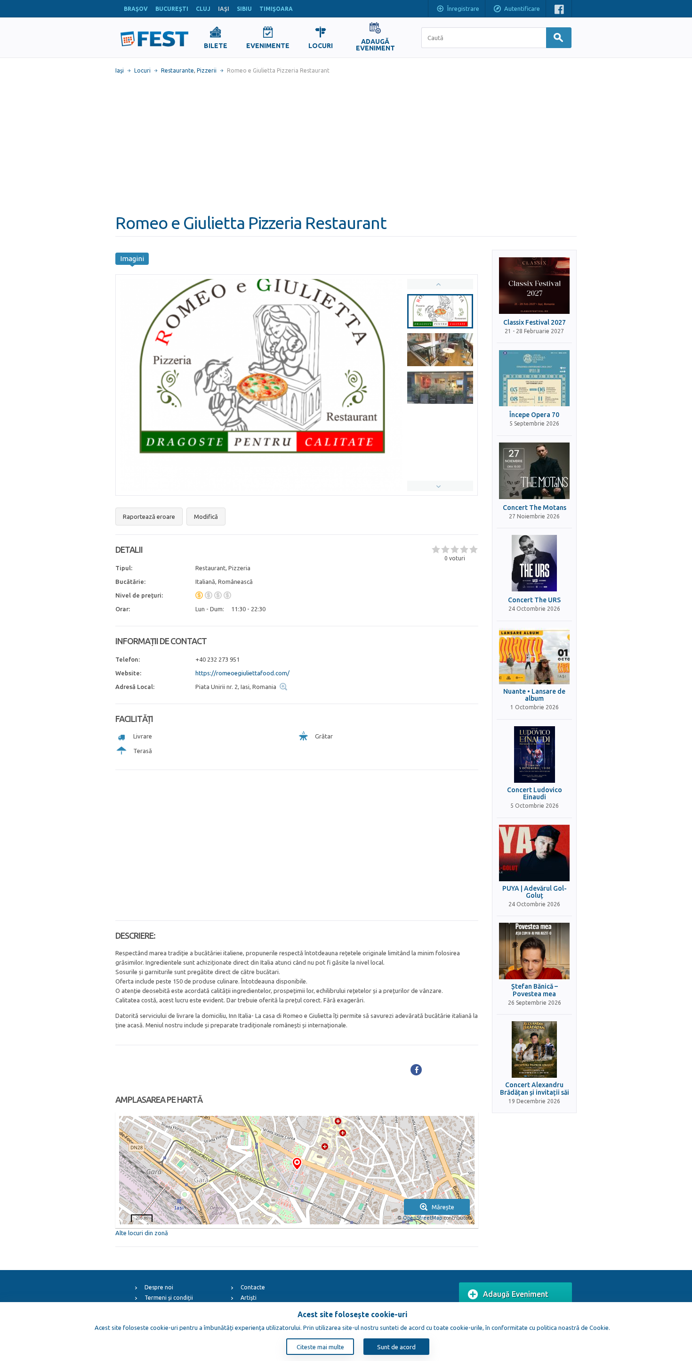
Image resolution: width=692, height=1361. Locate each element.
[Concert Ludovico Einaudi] (534, 754)
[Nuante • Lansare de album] (534, 656)
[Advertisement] (346, 144)
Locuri (142, 70)
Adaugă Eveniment (515, 1294)
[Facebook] (416, 1069)
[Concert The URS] (534, 563)
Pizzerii (207, 70)
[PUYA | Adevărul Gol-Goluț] (534, 853)
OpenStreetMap (422, 1218)
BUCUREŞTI (171, 9)
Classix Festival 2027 (534, 322)
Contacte (253, 1287)
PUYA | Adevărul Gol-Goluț (534, 892)
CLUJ (203, 9)
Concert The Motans (534, 507)
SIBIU (244, 9)
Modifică (206, 516)
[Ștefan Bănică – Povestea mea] (534, 951)
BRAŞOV (136, 9)
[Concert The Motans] (534, 471)
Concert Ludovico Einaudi (534, 794)
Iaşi (119, 70)
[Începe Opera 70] (534, 378)
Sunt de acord (396, 1347)
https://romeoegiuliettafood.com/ (242, 673)
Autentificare (522, 8)
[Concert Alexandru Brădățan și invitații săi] (534, 1049)
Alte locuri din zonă (141, 1233)
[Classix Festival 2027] (534, 285)
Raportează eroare (149, 516)
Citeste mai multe (320, 1347)
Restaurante (177, 70)
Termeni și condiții (169, 1298)
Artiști (249, 1298)
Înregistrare (463, 8)
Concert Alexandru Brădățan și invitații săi (534, 1089)
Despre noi (159, 1287)
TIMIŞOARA (276, 9)
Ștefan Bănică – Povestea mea (534, 990)
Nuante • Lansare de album (534, 695)
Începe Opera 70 (534, 414)
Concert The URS (534, 600)
